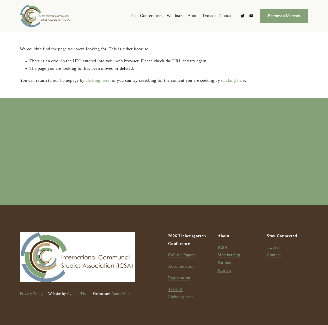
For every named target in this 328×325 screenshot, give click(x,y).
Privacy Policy (31, 294)
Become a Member (284, 16)
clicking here (97, 80)
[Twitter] (242, 15)
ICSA (223, 247)
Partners (225, 262)
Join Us (224, 270)
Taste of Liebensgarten (181, 293)
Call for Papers (181, 254)
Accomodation (181, 266)
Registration (179, 277)
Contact (226, 15)
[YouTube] (251, 15)
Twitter (273, 247)
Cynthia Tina (77, 294)
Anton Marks (121, 294)
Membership (229, 254)
